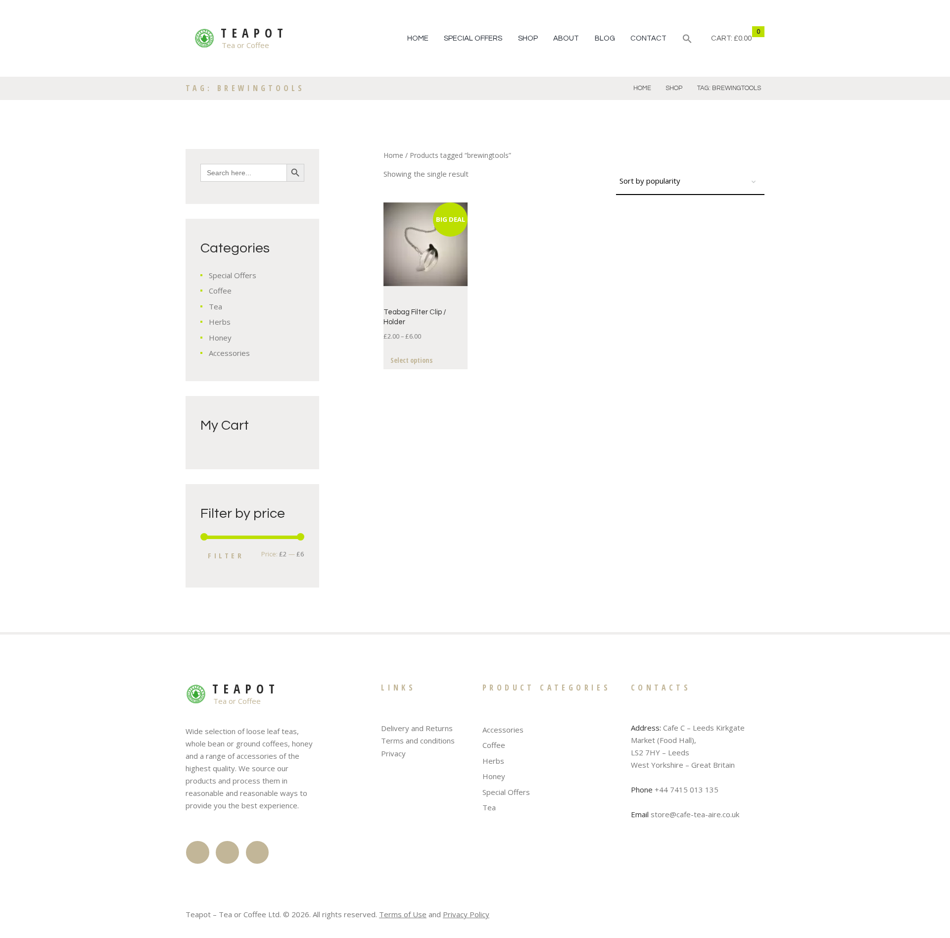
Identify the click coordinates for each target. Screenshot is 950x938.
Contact (648, 38)
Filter (226, 555)
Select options (411, 360)
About (566, 38)
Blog (605, 38)
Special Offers (473, 38)
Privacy (393, 753)
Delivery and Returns (417, 728)
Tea (215, 306)
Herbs (220, 322)
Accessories (229, 353)
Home (417, 38)
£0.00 (743, 38)
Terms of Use (403, 914)
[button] (687, 40)
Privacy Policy (466, 914)
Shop (528, 38)
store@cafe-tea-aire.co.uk (695, 814)
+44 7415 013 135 (686, 789)
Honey (220, 338)
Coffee (220, 291)
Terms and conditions (418, 740)
